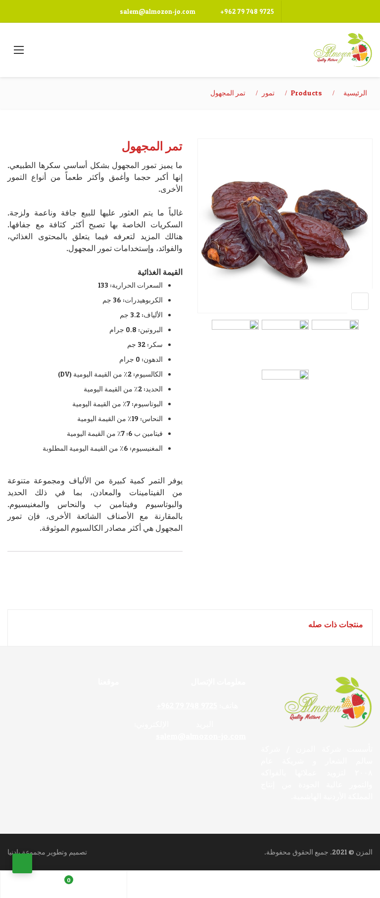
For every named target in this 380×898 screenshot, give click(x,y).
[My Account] (190, 884)
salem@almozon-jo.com (157, 11)
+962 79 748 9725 (247, 11)
